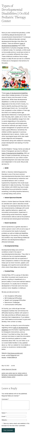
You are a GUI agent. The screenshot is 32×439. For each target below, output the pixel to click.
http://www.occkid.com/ (15, 353)
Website (4, 420)
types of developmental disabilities (17, 93)
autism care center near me (9, 373)
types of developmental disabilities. (13, 153)
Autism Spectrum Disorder (9, 369)
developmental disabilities (15, 375)
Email (4, 416)
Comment (5, 399)
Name (4, 413)
